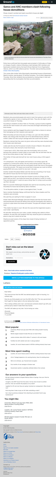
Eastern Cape (10, 17)
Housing (17, 239)
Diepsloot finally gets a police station (22, 273)
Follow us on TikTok (7, 453)
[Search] (49, 2)
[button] (52, 2)
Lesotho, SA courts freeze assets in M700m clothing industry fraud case (30, 344)
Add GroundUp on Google (47, 17)
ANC (12, 239)
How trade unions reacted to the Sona (20, 270)
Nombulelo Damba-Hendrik (20, 15)
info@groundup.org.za (8, 468)
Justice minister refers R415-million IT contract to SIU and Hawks (28, 337)
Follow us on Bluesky (8, 456)
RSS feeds (5, 449)
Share (38, 17)
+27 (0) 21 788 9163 (8, 469)
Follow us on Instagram (8, 458)
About (4, 444)
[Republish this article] (34, 235)
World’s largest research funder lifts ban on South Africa (26, 333)
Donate (44, 2)
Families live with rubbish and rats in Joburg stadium (25, 341)
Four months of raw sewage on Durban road (23, 364)
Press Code (38, 432)
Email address (9, 257)
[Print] (31, 235)
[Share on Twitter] (26, 235)
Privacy (5, 446)
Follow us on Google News (9, 451)
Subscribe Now (11, 261)
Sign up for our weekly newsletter (10, 447)
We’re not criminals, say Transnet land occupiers (24, 361)
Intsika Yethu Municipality (11, 70)
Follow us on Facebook (8, 454)
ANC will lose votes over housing (13, 287)
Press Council (20, 432)
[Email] (29, 235)
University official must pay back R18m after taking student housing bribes (29, 330)
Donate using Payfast (28, 227)
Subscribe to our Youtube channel (11, 460)
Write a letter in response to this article (28, 278)
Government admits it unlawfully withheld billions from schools (28, 368)
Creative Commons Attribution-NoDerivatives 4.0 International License (34, 322)
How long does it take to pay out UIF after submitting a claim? (22, 390)
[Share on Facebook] (24, 235)
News (4, 17)
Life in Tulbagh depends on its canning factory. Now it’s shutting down (30, 357)
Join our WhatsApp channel (9, 462)
